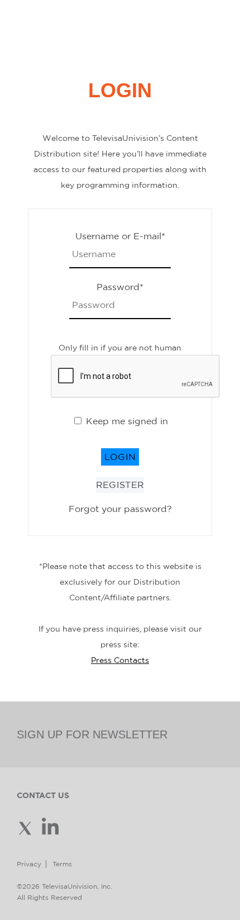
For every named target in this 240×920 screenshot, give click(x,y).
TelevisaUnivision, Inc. (77, 886)
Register (120, 485)
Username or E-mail (120, 236)
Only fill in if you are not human (120, 347)
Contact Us (43, 795)
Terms (62, 864)
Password (120, 287)
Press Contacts (120, 660)
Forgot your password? (120, 509)
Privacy (29, 864)
